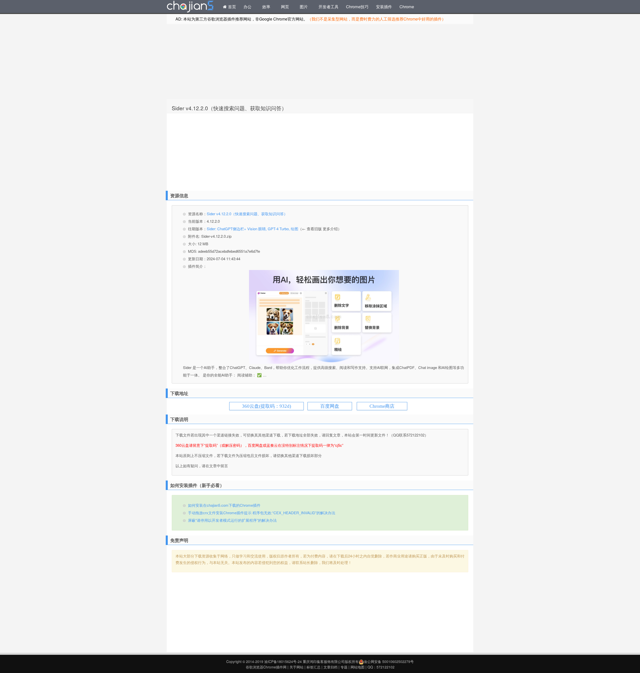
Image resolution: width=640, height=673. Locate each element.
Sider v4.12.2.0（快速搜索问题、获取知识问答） (229, 108)
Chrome (407, 7)
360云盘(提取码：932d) (266, 406)
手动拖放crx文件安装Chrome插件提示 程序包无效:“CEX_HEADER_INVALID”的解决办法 (261, 512)
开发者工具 (328, 7)
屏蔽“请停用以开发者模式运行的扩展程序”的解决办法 (232, 520)
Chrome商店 (382, 406)
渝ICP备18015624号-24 (283, 661)
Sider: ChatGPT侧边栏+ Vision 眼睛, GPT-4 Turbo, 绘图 (252, 228)
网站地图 (357, 667)
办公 (248, 7)
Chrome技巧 (357, 7)
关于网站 (297, 667)
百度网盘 (329, 406)
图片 (304, 7)
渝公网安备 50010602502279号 (389, 661)
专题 (344, 667)
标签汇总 (313, 667)
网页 (285, 7)
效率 (266, 7)
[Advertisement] (320, 61)
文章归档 (331, 667)
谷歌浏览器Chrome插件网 (266, 667)
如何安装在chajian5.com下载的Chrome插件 (224, 505)
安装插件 (384, 7)
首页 (231, 7)
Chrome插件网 (190, 7)
